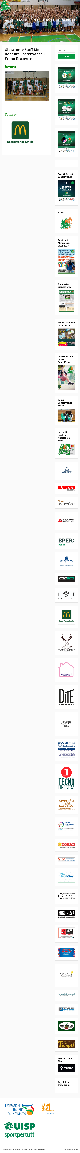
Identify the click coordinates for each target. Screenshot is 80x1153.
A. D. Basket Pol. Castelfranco (40, 20)
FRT (77, 1149)
